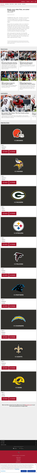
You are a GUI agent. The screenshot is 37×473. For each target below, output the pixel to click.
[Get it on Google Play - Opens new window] (21, 449)
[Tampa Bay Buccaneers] (18, 452)
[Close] (35, 465)
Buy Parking (12, 151)
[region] (18, 468)
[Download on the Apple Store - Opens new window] (15, 448)
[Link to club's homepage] (2, 1)
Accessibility (18, 460)
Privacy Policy (18, 457)
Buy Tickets (5, 151)
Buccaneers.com (28, 404)
